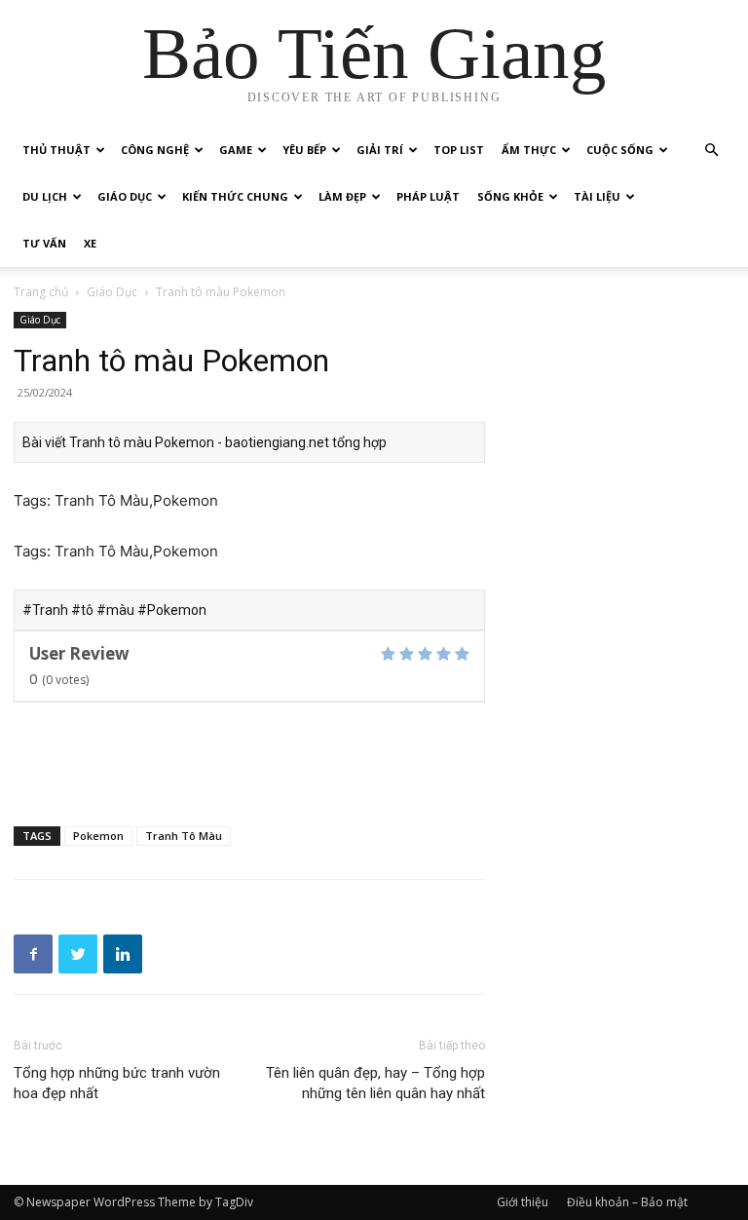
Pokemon (98, 835)
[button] (711, 150)
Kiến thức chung (235, 196)
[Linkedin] (122, 953)
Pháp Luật (428, 196)
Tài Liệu (597, 196)
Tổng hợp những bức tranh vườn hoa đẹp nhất (117, 1083)
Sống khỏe (510, 196)
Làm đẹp (342, 196)
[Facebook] (33, 953)
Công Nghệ (155, 149)
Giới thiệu (522, 1202)
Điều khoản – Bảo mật (627, 1202)
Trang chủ (41, 292)
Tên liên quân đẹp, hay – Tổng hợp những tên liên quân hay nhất (375, 1083)
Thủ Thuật (56, 149)
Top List (458, 149)
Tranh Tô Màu (183, 835)
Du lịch (44, 196)
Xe (90, 243)
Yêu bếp (304, 149)
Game (235, 149)
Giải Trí (379, 149)
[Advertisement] (249, 761)
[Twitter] (77, 953)
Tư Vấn (44, 243)
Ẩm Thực (529, 149)
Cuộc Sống (620, 149)
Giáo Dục (124, 196)
